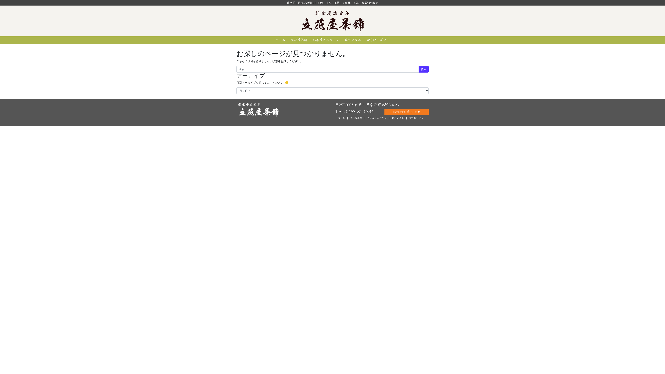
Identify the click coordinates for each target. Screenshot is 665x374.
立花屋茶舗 (299, 40)
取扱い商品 (353, 40)
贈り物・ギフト (378, 40)
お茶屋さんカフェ (326, 40)
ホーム (280, 40)
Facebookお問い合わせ (406, 112)
